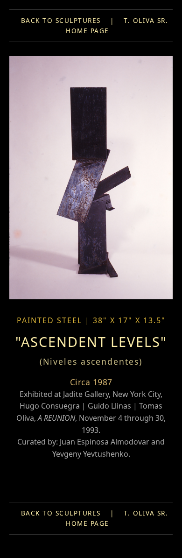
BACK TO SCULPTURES (61, 20)
